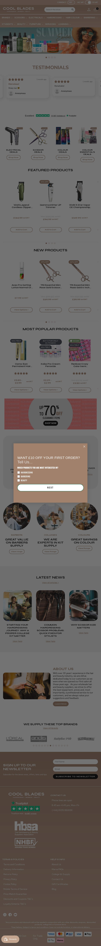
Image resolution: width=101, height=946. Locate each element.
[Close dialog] (84, 446)
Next (50, 487)
